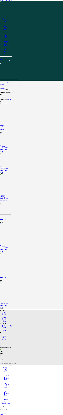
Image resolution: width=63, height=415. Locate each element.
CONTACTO (4, 327)
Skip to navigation (3, 0)
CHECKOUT (4, 321)
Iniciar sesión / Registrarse (6, 403)
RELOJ (9, 85)
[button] (2, 125)
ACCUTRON (6, 20)
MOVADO (5, 29)
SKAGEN (5, 31)
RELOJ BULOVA (3, 89)
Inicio (1, 85)
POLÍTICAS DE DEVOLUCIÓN (7, 326)
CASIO (5, 23)
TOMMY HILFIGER (7, 32)
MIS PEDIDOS (4, 314)
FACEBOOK (4, 339)
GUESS (5, 28)
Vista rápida (2, 126)
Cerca (1, 405)
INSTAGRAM (4, 335)
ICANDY (3, 85)
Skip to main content (9, 0)
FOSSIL (5, 25)
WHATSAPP (4, 336)
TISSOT (5, 47)
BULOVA (5, 22)
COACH (5, 24)
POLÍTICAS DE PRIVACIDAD (7, 325)
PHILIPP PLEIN (6, 30)
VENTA (6, 85)
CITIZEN (5, 39)
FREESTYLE (6, 26)
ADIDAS (5, 21)
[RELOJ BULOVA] (4, 124)
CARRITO (4, 315)
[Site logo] (4, 79)
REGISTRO (4, 312)
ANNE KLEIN (6, 36)
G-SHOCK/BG (6, 27)
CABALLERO (13, 85)
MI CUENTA (4, 313)
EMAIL (3, 337)
